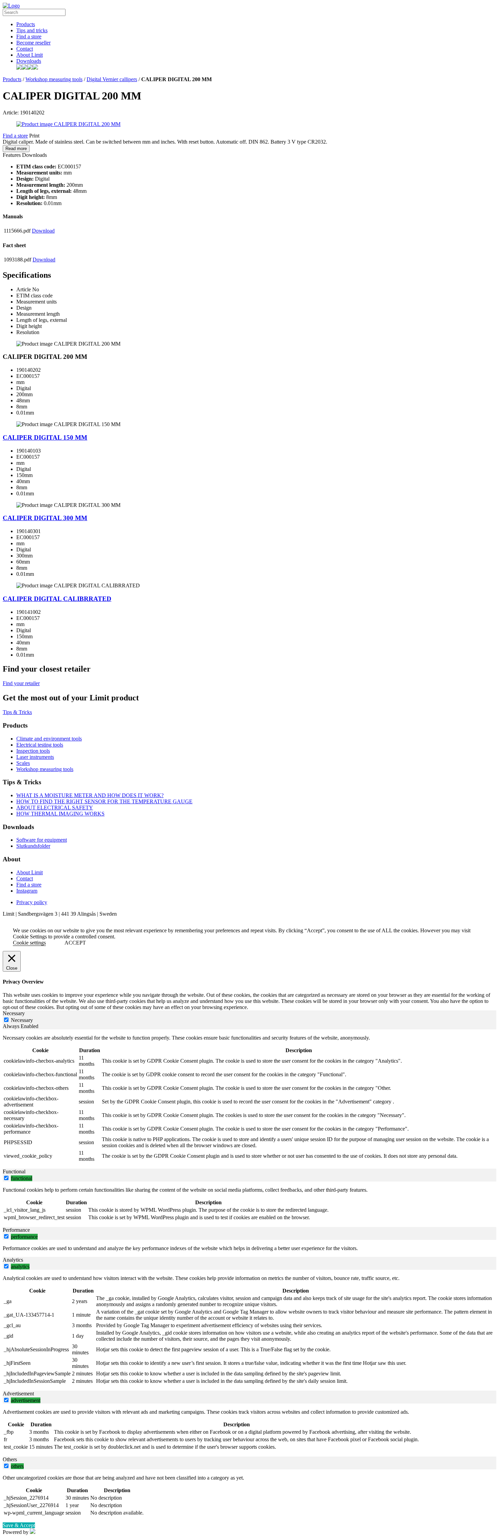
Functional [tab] (14, 1171)
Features (12, 155)
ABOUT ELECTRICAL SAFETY (54, 807)
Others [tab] (10, 1459)
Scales (23, 763)
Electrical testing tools (39, 745)
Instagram (26, 891)
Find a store (28, 36)
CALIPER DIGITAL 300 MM (45, 517)
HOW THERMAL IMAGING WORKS (60, 814)
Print (34, 136)
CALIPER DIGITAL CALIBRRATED (57, 598)
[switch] (6, 1178)
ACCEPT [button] (75, 943)
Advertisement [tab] (18, 1393)
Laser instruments (35, 757)
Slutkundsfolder (33, 846)
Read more (16, 148)
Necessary (22, 1020)
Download (43, 231)
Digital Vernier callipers (112, 79)
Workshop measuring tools (53, 79)
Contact (24, 49)
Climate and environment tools (49, 738)
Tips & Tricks (17, 712)
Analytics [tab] (13, 1260)
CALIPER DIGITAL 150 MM (45, 437)
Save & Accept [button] (19, 1525)
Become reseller (33, 42)
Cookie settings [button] (29, 943)
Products (25, 24)
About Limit (29, 55)
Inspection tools (33, 751)
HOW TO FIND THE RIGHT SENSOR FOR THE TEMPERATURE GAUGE (104, 801)
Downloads (28, 61)
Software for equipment (41, 840)
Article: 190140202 (23, 112)
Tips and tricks (32, 30)
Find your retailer (21, 683)
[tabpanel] (249, 1099)
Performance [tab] (16, 1230)
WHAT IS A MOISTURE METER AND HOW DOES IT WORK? (90, 795)
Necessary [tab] (14, 1013)
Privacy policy (31, 902)
